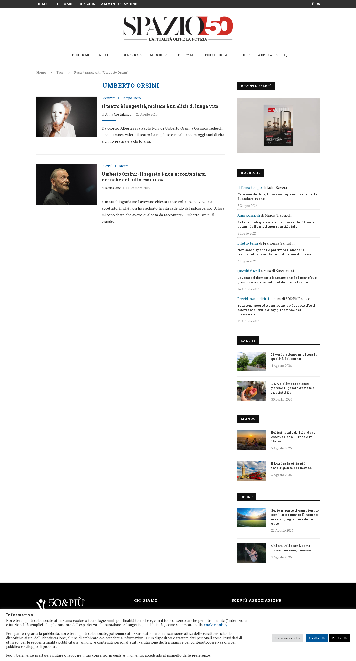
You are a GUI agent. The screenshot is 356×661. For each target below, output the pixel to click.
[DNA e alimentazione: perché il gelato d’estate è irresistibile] (251, 391)
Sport (244, 55)
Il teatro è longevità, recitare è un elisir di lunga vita (160, 106)
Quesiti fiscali (248, 270)
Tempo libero (131, 98)
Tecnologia (216, 55)
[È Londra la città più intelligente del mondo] (251, 471)
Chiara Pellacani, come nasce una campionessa (291, 547)
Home (41, 4)
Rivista (123, 166)
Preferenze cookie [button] (287, 638)
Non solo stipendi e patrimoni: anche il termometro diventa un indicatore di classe (274, 252)
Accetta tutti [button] (317, 638)
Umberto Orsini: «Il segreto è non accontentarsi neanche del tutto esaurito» (154, 177)
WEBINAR (266, 55)
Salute (103, 55)
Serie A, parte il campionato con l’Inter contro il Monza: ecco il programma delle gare (295, 517)
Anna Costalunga (118, 114)
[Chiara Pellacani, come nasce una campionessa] (251, 553)
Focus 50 (80, 55)
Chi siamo (62, 4)
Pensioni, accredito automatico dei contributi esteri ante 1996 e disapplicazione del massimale (276, 309)
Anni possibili (248, 215)
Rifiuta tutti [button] (339, 638)
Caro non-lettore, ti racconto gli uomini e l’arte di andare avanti (277, 196)
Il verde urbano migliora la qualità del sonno (294, 356)
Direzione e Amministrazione (107, 4)
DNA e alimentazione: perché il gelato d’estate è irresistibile (293, 387)
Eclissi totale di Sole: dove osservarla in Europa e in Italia (293, 436)
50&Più (107, 166)
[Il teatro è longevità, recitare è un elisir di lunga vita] (66, 116)
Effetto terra (247, 243)
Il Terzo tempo (249, 187)
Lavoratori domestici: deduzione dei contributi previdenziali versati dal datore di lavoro (277, 279)
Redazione (113, 188)
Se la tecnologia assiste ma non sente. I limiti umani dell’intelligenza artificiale (275, 224)
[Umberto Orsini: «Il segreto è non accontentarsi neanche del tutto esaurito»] (66, 184)
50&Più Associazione (257, 600)
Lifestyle (184, 55)
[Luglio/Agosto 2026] (278, 125)
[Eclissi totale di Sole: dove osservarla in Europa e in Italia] (251, 440)
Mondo (156, 55)
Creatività (108, 98)
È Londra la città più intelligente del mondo (291, 465)
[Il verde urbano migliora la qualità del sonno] (251, 361)
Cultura (130, 55)
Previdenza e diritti (253, 298)
